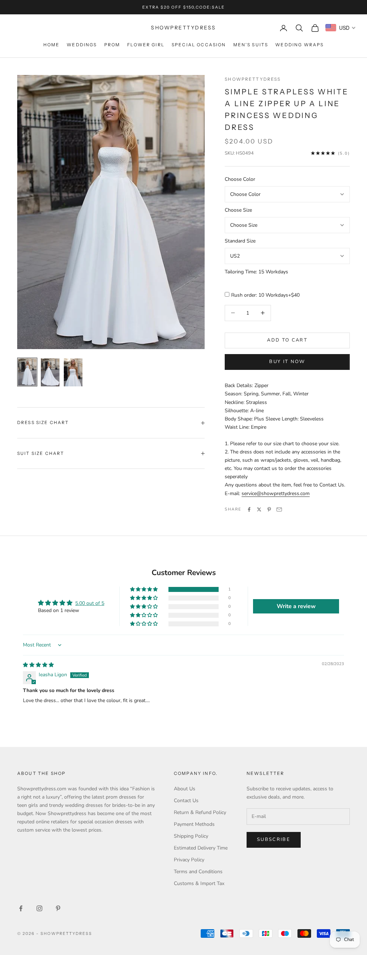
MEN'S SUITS (250, 44)
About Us (184, 788)
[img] (38, 665)
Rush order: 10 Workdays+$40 (265, 295)
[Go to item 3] (73, 372)
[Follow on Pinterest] (58, 908)
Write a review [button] (296, 606)
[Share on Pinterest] (269, 509)
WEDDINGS (82, 44)
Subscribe (273, 839)
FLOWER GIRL (146, 44)
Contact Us (186, 800)
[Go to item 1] (27, 372)
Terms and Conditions (198, 871)
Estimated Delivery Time (201, 848)
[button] (144, 589)
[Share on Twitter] (259, 509)
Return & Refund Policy (200, 812)
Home (51, 44)
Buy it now (287, 361)
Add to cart (287, 340)
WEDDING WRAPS (299, 44)
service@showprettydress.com (276, 493)
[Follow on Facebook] (20, 908)
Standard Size (240, 240)
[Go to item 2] (50, 372)
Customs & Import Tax (199, 883)
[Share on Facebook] (249, 509)
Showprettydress (253, 79)
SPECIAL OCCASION (199, 44)
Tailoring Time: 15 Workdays (256, 271)
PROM (112, 44)
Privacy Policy (189, 859)
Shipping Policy (191, 836)
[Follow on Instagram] (39, 908)
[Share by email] (279, 509)
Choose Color (240, 179)
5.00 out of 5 (89, 603)
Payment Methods (194, 824)
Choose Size (238, 210)
